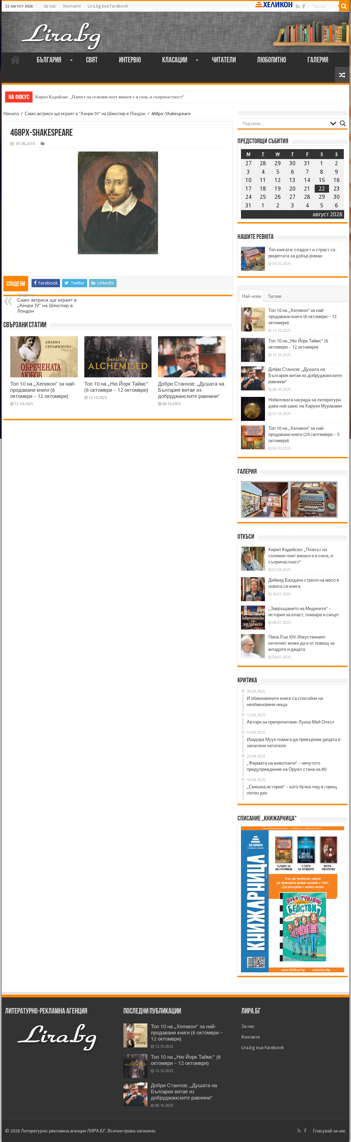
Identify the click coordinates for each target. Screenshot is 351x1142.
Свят (92, 60)
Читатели (224, 60)
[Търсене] (344, 6)
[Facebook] (304, 6)
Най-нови (251, 296)
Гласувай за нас (329, 1130)
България (49, 60)
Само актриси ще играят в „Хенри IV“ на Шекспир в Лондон (46, 303)
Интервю (130, 60)
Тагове (274, 296)
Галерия (317, 60)
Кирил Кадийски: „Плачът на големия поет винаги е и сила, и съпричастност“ (109, 96)
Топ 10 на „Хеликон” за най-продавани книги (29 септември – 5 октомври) (303, 434)
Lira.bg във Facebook (108, 6)
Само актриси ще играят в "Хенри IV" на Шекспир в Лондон (85, 113)
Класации (174, 60)
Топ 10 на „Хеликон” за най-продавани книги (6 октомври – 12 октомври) (43, 390)
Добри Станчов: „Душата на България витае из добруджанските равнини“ (191, 390)
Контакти (72, 6)
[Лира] (61, 35)
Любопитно (271, 60)
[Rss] (297, 6)
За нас (50, 6)
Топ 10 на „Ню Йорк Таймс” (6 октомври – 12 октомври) (116, 387)
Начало (15, 59)
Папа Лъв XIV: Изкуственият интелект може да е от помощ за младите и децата (301, 643)
